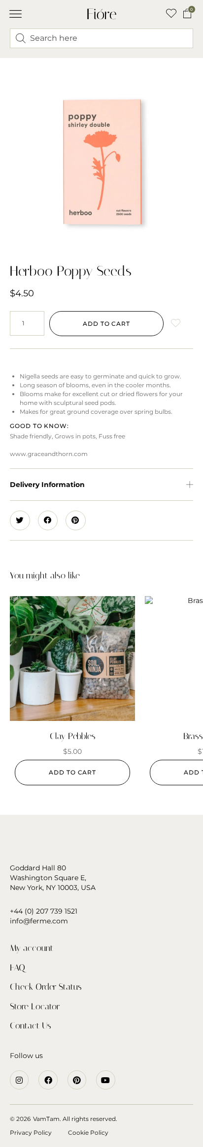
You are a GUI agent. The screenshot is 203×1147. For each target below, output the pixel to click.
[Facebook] (47, 1079)
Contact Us (30, 1025)
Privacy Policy (31, 1132)
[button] (15, 14)
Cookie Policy (88, 1132)
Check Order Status (46, 986)
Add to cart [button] (72, 772)
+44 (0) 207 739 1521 (43, 911)
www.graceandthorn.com (49, 454)
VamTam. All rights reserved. (75, 1118)
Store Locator (35, 1006)
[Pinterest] (77, 1079)
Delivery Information (47, 484)
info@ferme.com (39, 921)
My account (31, 948)
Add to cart (106, 323)
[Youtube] (105, 1079)
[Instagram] (19, 1079)
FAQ (17, 967)
